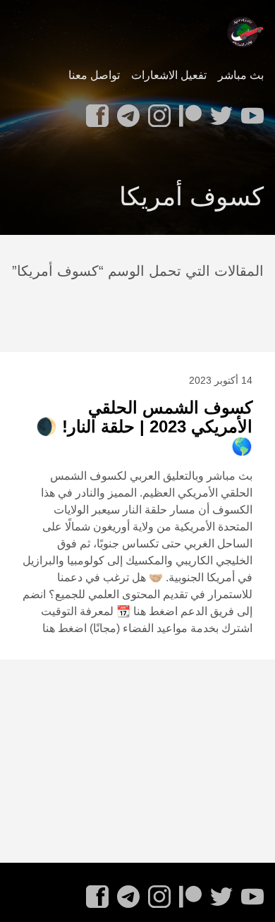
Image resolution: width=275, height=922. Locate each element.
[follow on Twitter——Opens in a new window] (218, 111)
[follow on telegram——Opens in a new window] (125, 111)
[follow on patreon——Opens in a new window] (187, 111)
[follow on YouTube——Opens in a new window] (250, 111)
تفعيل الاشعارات (169, 75)
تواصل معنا (94, 75)
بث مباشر (241, 75)
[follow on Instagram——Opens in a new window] (156, 111)
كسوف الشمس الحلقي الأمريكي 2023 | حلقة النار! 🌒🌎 (144, 427)
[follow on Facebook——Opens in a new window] (94, 111)
